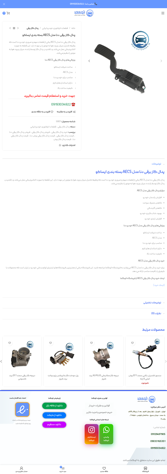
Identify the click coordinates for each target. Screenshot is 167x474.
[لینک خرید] (159, 285)
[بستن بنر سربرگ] (4, 4)
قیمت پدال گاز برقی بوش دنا (42, 135)
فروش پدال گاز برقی (41, 132)
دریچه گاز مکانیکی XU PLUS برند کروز (104, 377)
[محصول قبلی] (18, 28)
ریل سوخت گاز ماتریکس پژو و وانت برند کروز (63, 377)
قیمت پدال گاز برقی (65, 135)
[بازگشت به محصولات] (14, 28)
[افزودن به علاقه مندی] (132, 343)
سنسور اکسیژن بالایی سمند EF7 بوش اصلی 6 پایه (145, 377)
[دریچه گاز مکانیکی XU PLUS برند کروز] (104, 355)
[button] (161, 61)
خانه (73, 28)
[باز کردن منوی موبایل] (163, 13)
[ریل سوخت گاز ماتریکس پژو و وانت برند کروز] (63, 355)
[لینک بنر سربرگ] (88, 4)
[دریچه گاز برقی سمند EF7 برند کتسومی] (22, 355)
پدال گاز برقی (32, 28)
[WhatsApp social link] (60, 145)
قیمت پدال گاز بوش (62, 139)
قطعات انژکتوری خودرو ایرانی (55, 28)
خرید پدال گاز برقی (59, 132)
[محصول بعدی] (10, 28)
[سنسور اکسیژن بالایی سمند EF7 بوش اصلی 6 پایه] (145, 355)
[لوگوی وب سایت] (83, 13)
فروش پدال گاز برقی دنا (19, 132)
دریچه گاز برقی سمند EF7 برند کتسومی (22, 377)
